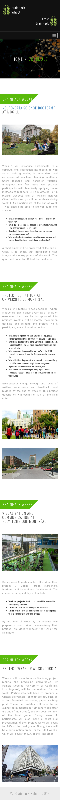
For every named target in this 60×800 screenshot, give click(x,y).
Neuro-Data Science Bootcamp (29, 108)
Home (18, 59)
